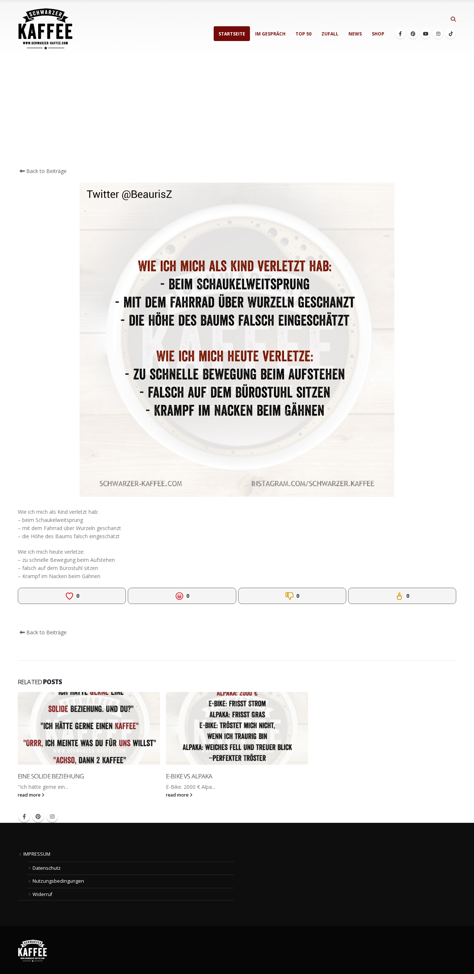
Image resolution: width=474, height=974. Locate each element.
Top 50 (303, 34)
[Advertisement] (237, 111)
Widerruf (42, 894)
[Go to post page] (89, 728)
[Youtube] (425, 33)
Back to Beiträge (46, 170)
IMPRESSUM (36, 854)
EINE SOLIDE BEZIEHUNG (51, 776)
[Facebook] (400, 33)
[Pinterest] (413, 33)
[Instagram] (438, 33)
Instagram (52, 816)
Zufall (329, 34)
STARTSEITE (231, 34)
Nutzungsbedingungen (58, 881)
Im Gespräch (270, 34)
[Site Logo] (45, 29)
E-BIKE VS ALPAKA (189, 776)
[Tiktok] (450, 33)
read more (29, 795)
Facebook (24, 816)
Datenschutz (47, 868)
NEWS (355, 34)
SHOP (378, 34)
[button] (453, 19)
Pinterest (38, 816)
